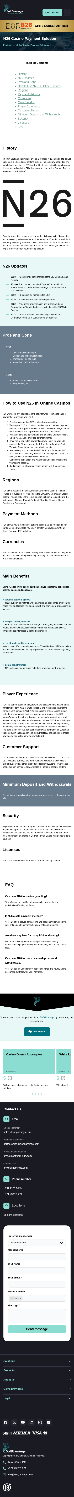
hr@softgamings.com (15, 1167)
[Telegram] (49, 1422)
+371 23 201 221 (12, 1194)
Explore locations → (14, 1214)
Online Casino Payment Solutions (32, 45)
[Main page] (14, 9)
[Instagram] (40, 1422)
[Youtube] (23, 1422)
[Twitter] (14, 1422)
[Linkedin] (31, 1422)
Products (7, 45)
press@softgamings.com (17, 1155)
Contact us (52, 12)
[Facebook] (6, 1422)
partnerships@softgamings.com (21, 1143)
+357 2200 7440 (12, 1188)
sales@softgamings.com (17, 1132)
